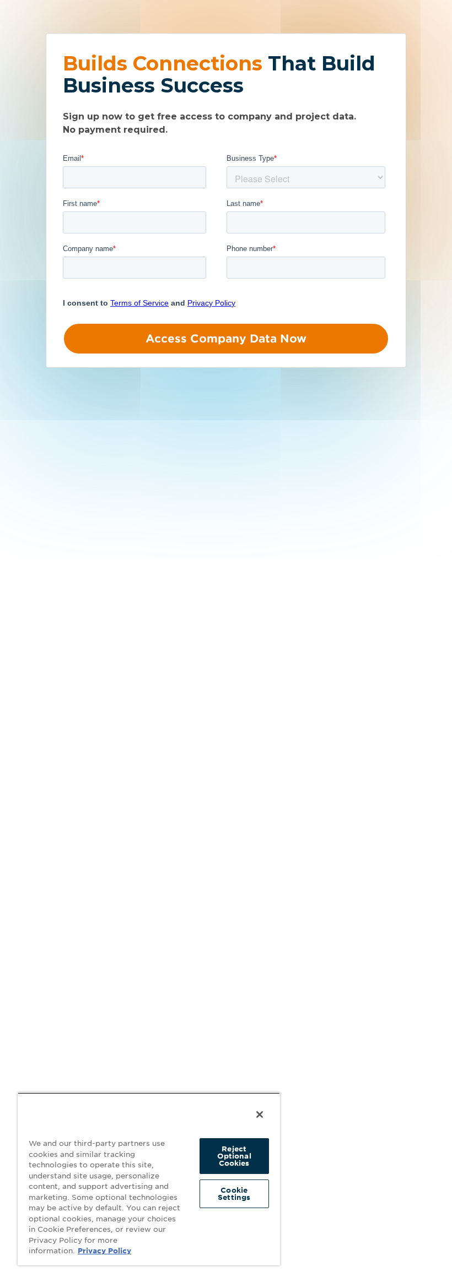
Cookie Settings (234, 1194)
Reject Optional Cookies (234, 1156)
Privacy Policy (104, 1251)
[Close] (259, 1114)
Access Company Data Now (226, 338)
